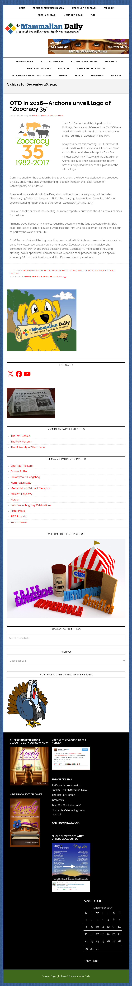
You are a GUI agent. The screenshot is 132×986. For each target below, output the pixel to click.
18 (102, 934)
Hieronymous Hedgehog (25, 477)
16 (91, 934)
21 (119, 934)
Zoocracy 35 (59, 276)
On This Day (45, 270)
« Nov (87, 960)
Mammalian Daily (21, 482)
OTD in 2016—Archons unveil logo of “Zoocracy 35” (60, 106)
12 (108, 926)
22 (86, 941)
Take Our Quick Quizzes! (66, 805)
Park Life (56, 270)
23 (91, 941)
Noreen (15, 499)
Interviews (58, 800)
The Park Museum (21, 441)
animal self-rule (33, 276)
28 (119, 941)
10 (97, 926)
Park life (47, 276)
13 (114, 926)
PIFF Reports (18, 516)
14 (119, 926)
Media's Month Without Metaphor (30, 488)
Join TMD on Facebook (65, 823)
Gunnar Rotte (19, 471)
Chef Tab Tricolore (22, 465)
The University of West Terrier (28, 447)
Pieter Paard (18, 510)
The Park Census (20, 436)
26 (108, 941)
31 (97, 948)
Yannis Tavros (19, 522)
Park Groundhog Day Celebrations (31, 505)
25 (102, 941)
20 (113, 934)
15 (86, 934)
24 (97, 941)
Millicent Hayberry (21, 493)
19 (108, 934)
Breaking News (31, 270)
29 (86, 948)
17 (97, 934)
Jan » (96, 960)
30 (91, 948)
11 (103, 926)
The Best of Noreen (63, 794)
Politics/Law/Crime (72, 270)
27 (113, 941)
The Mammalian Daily (43, 29)
